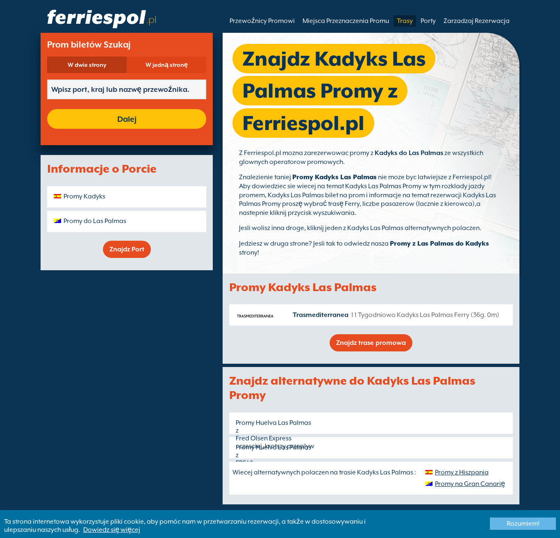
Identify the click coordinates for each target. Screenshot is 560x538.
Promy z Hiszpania (462, 472)
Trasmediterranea (320, 315)
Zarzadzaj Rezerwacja (477, 21)
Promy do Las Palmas (95, 221)
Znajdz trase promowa (371, 343)
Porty (428, 21)
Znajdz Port (126, 249)
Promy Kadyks (84, 196)
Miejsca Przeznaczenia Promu (346, 21)
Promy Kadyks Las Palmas (334, 177)
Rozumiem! (523, 523)
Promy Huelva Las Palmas (273, 422)
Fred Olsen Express (263, 438)
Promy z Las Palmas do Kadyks (439, 243)
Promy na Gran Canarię (470, 484)
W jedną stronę (167, 65)
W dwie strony (87, 65)
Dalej (127, 118)
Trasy (405, 21)
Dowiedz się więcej (111, 529)
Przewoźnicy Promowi (262, 21)
